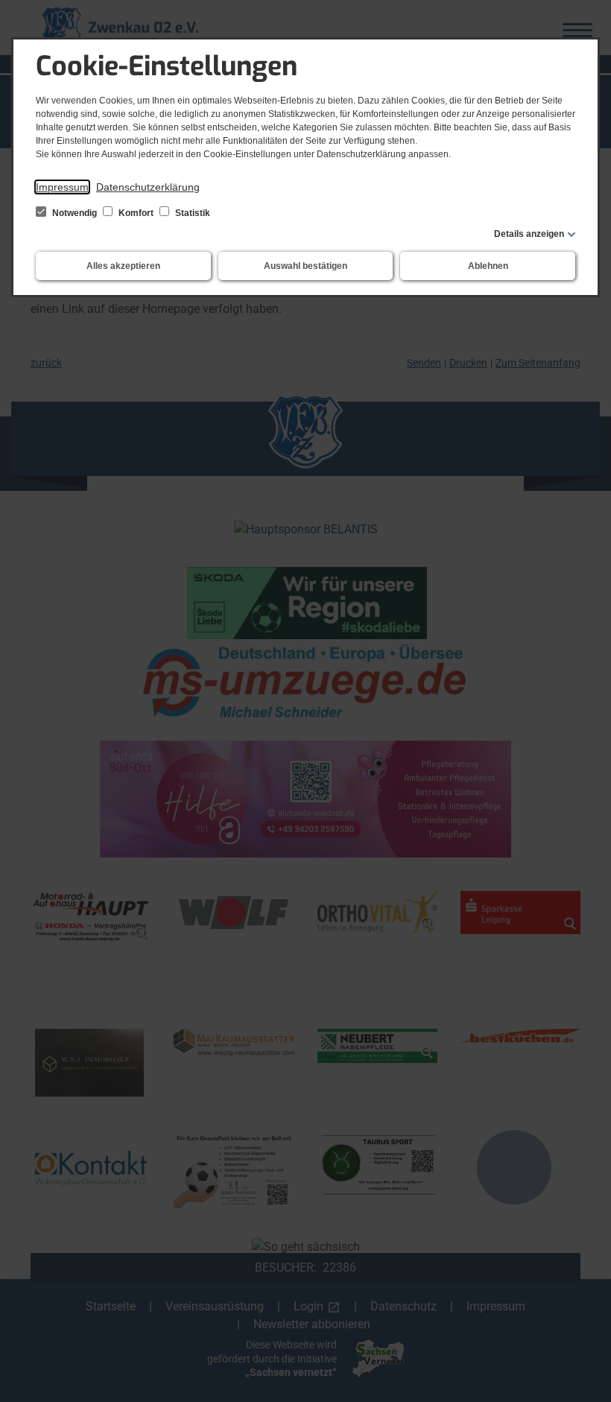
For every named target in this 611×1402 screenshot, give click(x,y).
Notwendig (74, 213)
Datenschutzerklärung (148, 187)
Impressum (62, 187)
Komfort (136, 213)
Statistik (191, 213)
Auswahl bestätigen (305, 266)
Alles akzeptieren (123, 266)
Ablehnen (488, 266)
